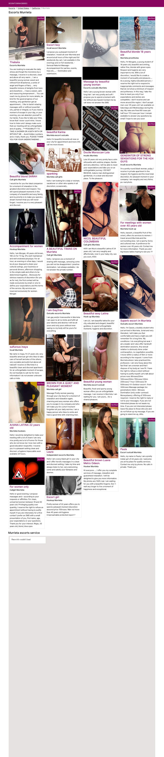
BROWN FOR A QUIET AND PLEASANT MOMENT (63, 385)
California (36, 8)
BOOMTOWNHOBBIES (18, 3)
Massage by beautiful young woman (96, 83)
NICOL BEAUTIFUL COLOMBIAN (95, 240)
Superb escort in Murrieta (135, 320)
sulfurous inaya (19, 346)
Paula (123, 449)
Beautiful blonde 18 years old (135, 53)
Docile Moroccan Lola (97, 152)
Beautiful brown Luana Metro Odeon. (97, 462)
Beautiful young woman (98, 381)
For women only (19, 486)
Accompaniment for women (26, 246)
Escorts (12, 8)
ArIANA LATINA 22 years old (25, 426)
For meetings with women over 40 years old (135, 224)
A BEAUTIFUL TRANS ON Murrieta (62, 250)
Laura (50, 451)
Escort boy (53, 44)
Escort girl (53, 497)
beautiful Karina (56, 132)
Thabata (15, 62)
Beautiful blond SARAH (23, 176)
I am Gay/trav (55, 310)
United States (23, 8)
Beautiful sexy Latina (96, 313)
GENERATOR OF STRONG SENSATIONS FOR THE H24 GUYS (137, 158)
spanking (52, 173)
